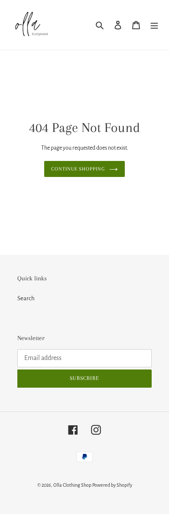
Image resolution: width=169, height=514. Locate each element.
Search (26, 298)
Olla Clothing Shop (72, 485)
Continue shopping (78, 169)
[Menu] (154, 25)
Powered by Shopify (112, 485)
